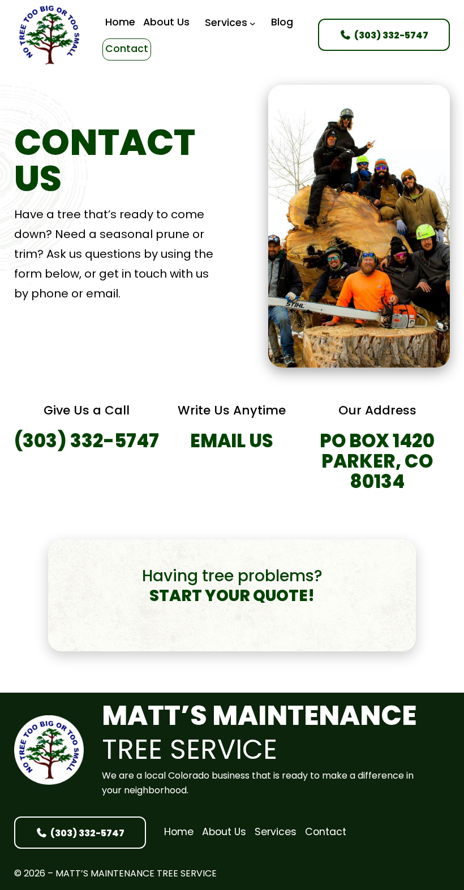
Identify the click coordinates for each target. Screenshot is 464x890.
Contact (325, 832)
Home (179, 832)
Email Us (231, 443)
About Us (224, 832)
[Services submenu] (253, 23)
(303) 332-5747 (86, 443)
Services (276, 832)
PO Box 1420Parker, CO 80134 (377, 463)
